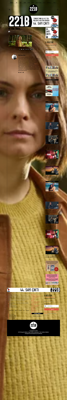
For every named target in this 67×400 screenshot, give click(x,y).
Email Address (49, 49)
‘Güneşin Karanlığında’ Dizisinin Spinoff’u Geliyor (52, 176)
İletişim (27, 310)
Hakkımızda (11, 310)
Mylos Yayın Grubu (29, 332)
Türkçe (54, 2)
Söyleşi (25, 2)
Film (16, 2)
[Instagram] (33, 316)
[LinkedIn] (38, 316)
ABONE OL (53, 55)
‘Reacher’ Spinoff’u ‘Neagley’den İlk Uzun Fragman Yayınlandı (51, 147)
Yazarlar (44, 2)
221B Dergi (49, 2)
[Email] (41, 316)
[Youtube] (39, 316)
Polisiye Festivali (38, 2)
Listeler (28, 2)
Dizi (20, 2)
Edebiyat (11, 2)
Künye (16, 310)
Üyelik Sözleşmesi (49, 57)
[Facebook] (36, 316)
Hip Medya (39, 333)
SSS (24, 310)
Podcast (32, 2)
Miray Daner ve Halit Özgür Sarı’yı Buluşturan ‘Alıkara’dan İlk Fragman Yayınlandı (51, 162)
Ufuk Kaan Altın (21, 55)
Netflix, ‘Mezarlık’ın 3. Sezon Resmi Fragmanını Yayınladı (51, 132)
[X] (35, 316)
